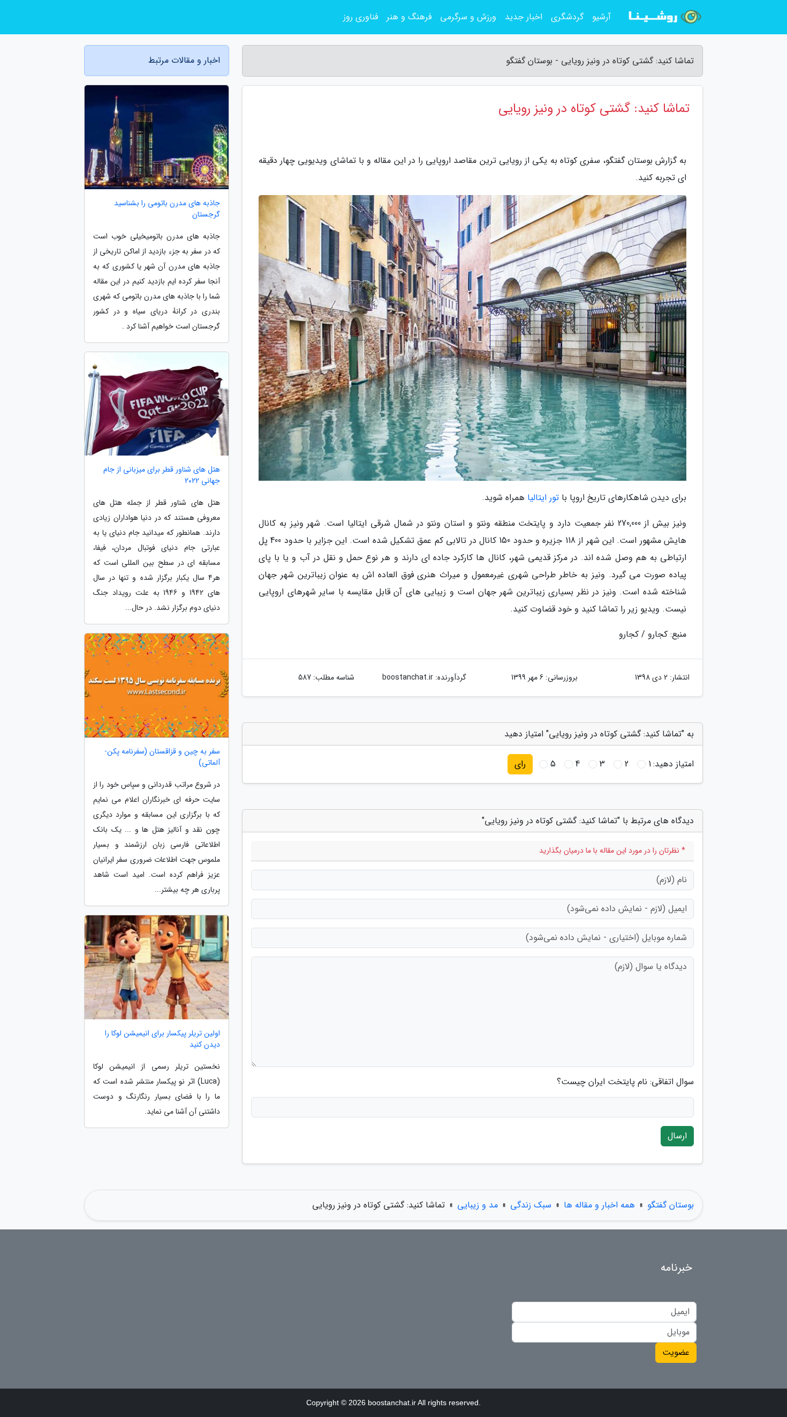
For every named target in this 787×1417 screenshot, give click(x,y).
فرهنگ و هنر (409, 17)
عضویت (676, 1352)
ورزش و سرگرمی (468, 17)
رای (520, 764)
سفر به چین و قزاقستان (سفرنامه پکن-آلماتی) (162, 757)
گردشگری (567, 17)
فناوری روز (360, 17)
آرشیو (601, 17)
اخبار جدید (523, 17)
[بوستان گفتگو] (663, 17)
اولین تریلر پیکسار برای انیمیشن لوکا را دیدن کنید (162, 1039)
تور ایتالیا (543, 497)
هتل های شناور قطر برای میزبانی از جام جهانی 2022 (161, 475)
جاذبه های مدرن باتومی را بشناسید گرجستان (167, 209)
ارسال (677, 1136)
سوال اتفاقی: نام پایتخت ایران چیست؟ (625, 1082)
